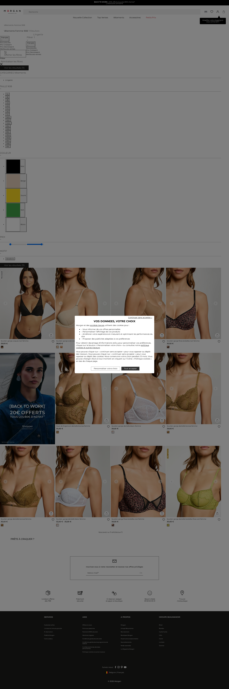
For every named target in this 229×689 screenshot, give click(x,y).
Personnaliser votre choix (105, 368)
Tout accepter (130, 368)
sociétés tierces (97, 325)
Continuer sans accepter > (140, 317)
